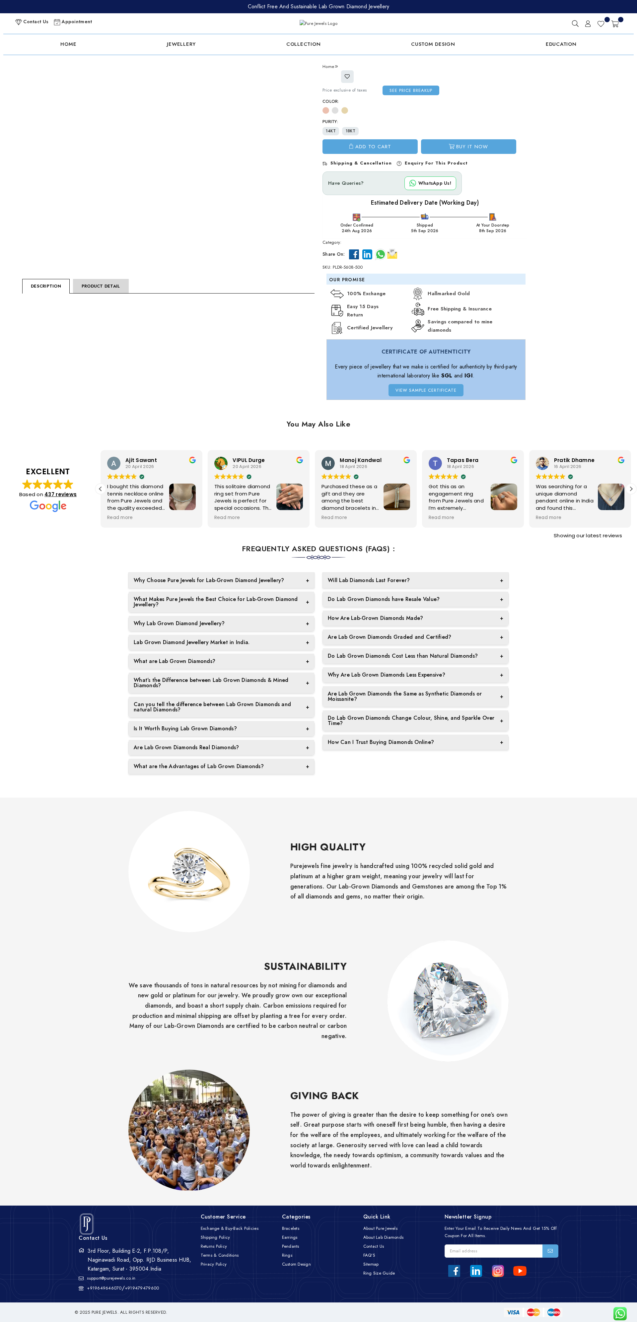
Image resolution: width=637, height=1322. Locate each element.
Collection (303, 44)
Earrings (290, 1237)
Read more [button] (120, 518)
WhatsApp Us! (434, 183)
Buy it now (472, 146)
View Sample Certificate (426, 390)
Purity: (330, 121)
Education (561, 44)
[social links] (454, 1271)
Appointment (76, 21)
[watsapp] (617, 1313)
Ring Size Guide (379, 1273)
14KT (331, 131)
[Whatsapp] (380, 254)
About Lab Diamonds (383, 1237)
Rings (287, 1255)
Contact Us (35, 21)
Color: (330, 101)
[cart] (615, 24)
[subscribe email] (550, 1251)
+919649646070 (104, 1288)
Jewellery (181, 44)
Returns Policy (214, 1246)
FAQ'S (369, 1255)
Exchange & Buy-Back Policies (229, 1228)
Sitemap (371, 1264)
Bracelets (290, 1228)
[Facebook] (354, 254)
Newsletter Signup (468, 1217)
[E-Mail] (392, 253)
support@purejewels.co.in (111, 1278)
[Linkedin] (367, 254)
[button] (631, 489)
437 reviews (60, 494)
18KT (350, 131)
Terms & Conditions (220, 1255)
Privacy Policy (214, 1264)
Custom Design (433, 44)
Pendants (290, 1246)
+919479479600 (142, 1288)
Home (68, 44)
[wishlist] (601, 24)
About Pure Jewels (380, 1228)
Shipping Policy (215, 1237)
